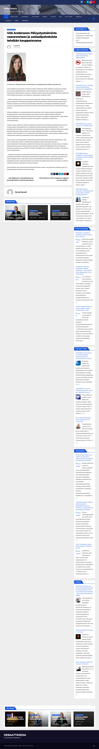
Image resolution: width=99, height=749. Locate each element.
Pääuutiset (14, 16)
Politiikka (35, 16)
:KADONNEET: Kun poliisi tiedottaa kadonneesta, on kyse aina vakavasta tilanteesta (84, 390)
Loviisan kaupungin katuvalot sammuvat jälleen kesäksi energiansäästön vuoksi (84, 308)
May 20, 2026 (57, 721)
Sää (60, 16)
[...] (81, 81)
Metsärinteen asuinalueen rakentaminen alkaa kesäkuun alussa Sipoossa (84, 234)
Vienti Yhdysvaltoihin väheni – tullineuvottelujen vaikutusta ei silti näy (84, 546)
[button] (91, 18)
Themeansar (30, 745)
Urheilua (79, 16)
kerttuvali (17, 45)
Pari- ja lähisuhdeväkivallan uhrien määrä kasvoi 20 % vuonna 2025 (83, 419)
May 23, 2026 (34, 721)
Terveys (8, 20)
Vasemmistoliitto (11, 29)
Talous (53, 16)
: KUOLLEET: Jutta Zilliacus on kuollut (15, 718)
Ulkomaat (25, 16)
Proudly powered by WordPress (11, 745)
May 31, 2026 (11, 721)
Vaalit (94, 745)
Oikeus (44, 16)
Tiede (16, 20)
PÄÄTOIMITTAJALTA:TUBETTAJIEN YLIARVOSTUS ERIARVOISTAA (84, 55)
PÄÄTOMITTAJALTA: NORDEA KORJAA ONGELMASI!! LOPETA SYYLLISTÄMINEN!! (84, 87)
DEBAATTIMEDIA (10, 9)
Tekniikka (25, 20)
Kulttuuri (68, 16)
